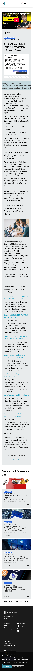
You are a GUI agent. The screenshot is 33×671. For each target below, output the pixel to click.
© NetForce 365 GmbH (9, 616)
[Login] (29, 3)
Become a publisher (9, 629)
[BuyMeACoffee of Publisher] (15, 68)
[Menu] (25, 3)
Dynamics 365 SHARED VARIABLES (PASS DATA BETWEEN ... (16, 316)
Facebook (22, 623)
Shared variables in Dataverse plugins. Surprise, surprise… (15, 415)
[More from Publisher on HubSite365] (21, 68)
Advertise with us (8, 632)
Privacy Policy (7, 623)
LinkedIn (22, 631)
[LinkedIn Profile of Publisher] (9, 68)
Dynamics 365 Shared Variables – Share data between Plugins (16, 337)
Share (9, 32)
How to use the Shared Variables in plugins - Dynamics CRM (16, 297)
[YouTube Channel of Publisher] (6, 68)
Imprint (5, 625)
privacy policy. (6, 664)
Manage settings (18, 666)
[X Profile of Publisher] (12, 68)
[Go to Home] (3, 3)
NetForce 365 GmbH (9, 637)
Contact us (6, 627)
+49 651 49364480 (8, 643)
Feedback (17, 459)
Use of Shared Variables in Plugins (16, 395)
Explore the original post (15, 455)
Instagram (22, 626)
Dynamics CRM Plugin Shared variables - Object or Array (14, 356)
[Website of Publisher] (18, 68)
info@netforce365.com (9, 645)
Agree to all (7, 666)
